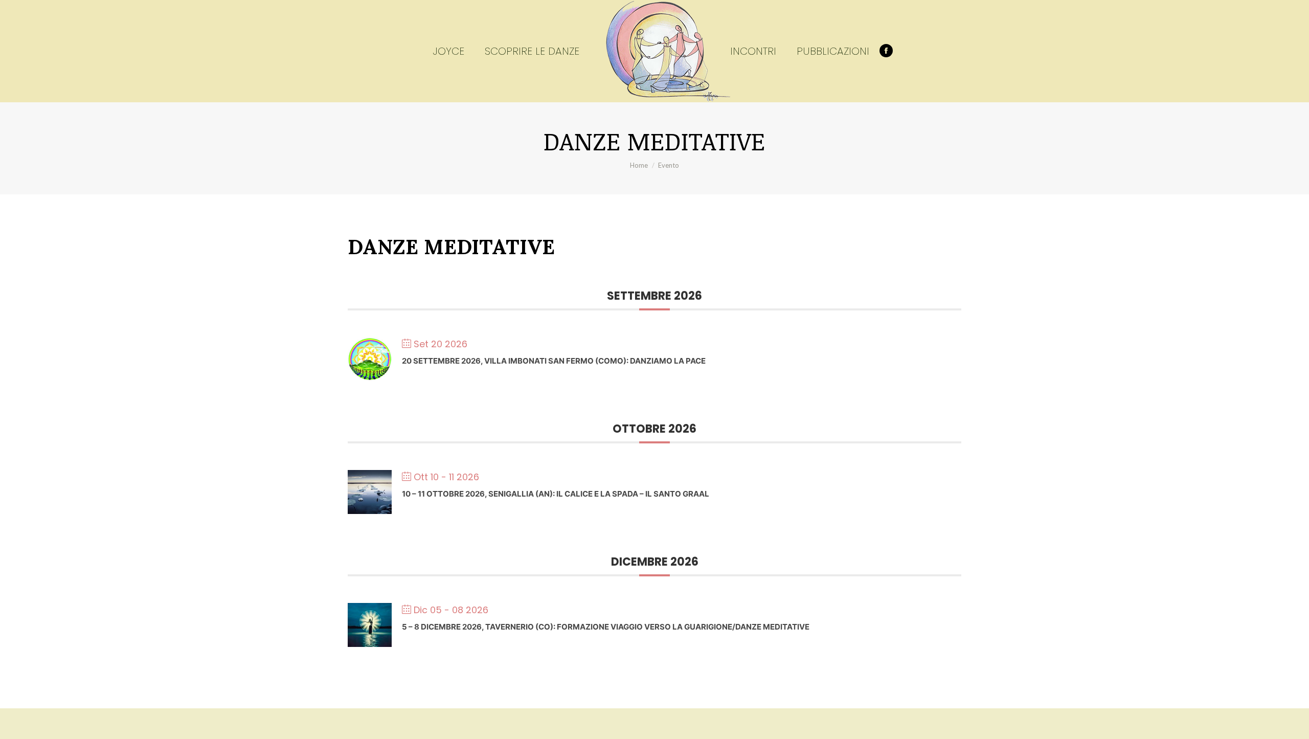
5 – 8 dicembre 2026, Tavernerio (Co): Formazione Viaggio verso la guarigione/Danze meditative (605, 627)
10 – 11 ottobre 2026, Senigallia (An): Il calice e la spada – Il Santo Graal (555, 494)
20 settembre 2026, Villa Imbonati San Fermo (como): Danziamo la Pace (554, 361)
